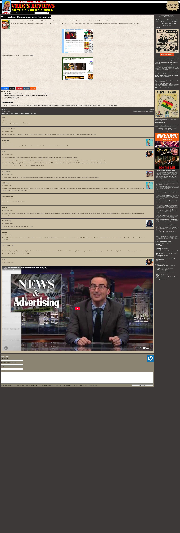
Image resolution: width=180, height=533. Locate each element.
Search (32, 12)
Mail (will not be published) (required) (8, 362)
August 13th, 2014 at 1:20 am (8, 262)
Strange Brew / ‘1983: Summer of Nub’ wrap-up (165, 258)
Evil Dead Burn (165, 224)
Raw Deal (165, 186)
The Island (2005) (6, 111)
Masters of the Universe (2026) (162, 255)
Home (13, 12)
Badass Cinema (19, 12)
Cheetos (3, 102)
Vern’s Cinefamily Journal (10, 99)
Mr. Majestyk (6, 171)
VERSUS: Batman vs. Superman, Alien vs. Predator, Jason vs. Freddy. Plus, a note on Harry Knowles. (28, 94)
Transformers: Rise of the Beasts (167, 236)
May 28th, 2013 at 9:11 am (7, 154)
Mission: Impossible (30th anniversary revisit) (165, 272)
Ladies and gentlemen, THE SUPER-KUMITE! (142, 111)
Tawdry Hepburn (7, 196)
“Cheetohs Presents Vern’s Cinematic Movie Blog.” (56, 23)
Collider (32, 55)
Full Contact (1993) (163, 215)
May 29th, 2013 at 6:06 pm (7, 234)
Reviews (26, 12)
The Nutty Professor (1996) (161, 279)
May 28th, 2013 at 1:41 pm (7, 210)
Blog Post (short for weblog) (44, 105)
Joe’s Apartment (159, 252)
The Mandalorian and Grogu (161, 268)
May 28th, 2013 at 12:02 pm (7, 198)
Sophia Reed (158, 224)
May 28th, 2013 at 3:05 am (7, 120)
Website (2, 366)
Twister (157, 275)
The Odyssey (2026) (160, 270)
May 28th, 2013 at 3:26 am (7, 142)
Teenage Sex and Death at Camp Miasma (168, 176)
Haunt (157, 260)
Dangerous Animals (160, 259)
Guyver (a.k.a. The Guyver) (161, 261)
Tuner (160, 227)
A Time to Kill (158, 256)
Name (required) (4, 358)
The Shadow (158, 249)
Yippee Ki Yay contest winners (11, 97)
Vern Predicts (9, 102)
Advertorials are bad (98, 163)
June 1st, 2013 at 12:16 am (7, 248)
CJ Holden (5, 140)
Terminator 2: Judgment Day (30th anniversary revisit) (167, 250)
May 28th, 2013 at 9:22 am (7, 174)
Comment (3, 370)
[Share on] (38, 88)
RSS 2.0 (78, 105)
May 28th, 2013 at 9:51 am (7, 185)
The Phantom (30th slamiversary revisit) (164, 243)
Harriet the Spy (159, 274)
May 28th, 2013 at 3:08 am (7, 131)
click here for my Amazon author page (167, 64)
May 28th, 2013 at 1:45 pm (7, 223)
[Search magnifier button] (47, 13)
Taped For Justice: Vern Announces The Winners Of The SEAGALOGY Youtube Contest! (25, 95)
